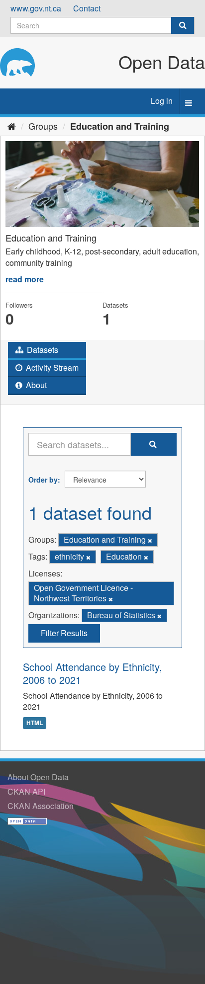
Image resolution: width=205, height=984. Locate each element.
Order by (43, 480)
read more (24, 279)
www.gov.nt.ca (35, 8)
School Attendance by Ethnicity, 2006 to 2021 (92, 673)
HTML (34, 722)
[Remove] (150, 540)
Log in (162, 100)
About (35, 385)
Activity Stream (51, 367)
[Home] (11, 125)
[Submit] (182, 25)
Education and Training (119, 126)
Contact (87, 8)
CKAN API (26, 791)
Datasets (41, 349)
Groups (43, 125)
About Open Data (38, 777)
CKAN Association (40, 806)
